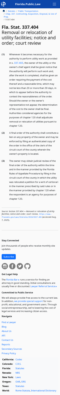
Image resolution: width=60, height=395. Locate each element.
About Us (6, 331)
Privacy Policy (9, 353)
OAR (17, 381)
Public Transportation (28, 11)
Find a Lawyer (9, 322)
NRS (17, 372)
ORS (23, 381)
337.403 (18, 62)
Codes (18, 359)
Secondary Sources (12, 348)
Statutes (11, 11)
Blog (4, 326)
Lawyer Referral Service (42, 286)
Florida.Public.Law (27, 4)
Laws (18, 377)
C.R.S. (18, 363)
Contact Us (7, 340)
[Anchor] (24, 125)
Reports (6, 344)
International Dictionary (43, 390)
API (3, 335)
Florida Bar (12, 279)
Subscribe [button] (8, 256)
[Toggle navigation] (54, 4)
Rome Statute (22, 390)
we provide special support (28, 301)
